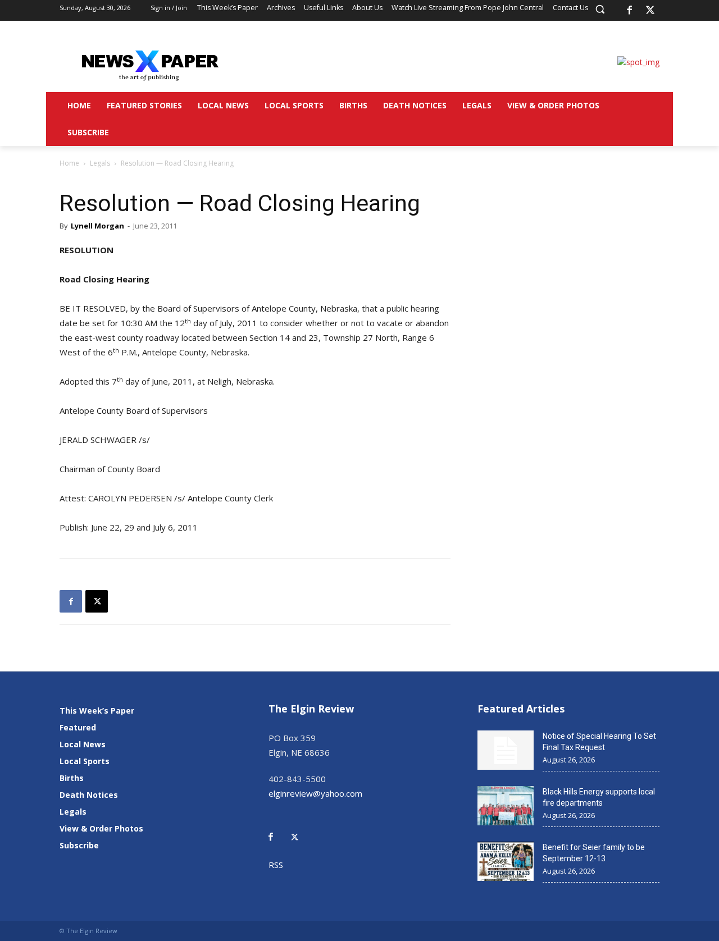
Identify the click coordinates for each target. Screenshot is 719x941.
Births (72, 778)
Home (69, 163)
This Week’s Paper (97, 710)
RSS (276, 864)
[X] (650, 11)
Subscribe (79, 845)
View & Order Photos (101, 828)
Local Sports (85, 761)
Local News (83, 744)
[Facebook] (629, 11)
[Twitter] (300, 829)
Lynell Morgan (97, 226)
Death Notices (89, 794)
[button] (600, 9)
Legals (100, 163)
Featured (78, 727)
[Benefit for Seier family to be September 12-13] (505, 861)
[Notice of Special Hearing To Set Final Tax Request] (505, 750)
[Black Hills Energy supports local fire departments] (505, 805)
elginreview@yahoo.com (315, 793)
